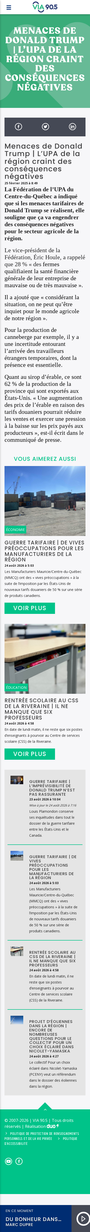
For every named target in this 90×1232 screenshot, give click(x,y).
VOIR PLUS (29, 608)
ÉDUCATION (16, 687)
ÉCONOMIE (15, 529)
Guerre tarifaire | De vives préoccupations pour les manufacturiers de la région (44, 551)
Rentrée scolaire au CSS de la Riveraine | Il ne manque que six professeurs (41, 709)
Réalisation (36, 1126)
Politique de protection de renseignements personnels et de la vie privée (41, 1136)
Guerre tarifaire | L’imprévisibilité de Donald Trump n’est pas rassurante (52, 788)
